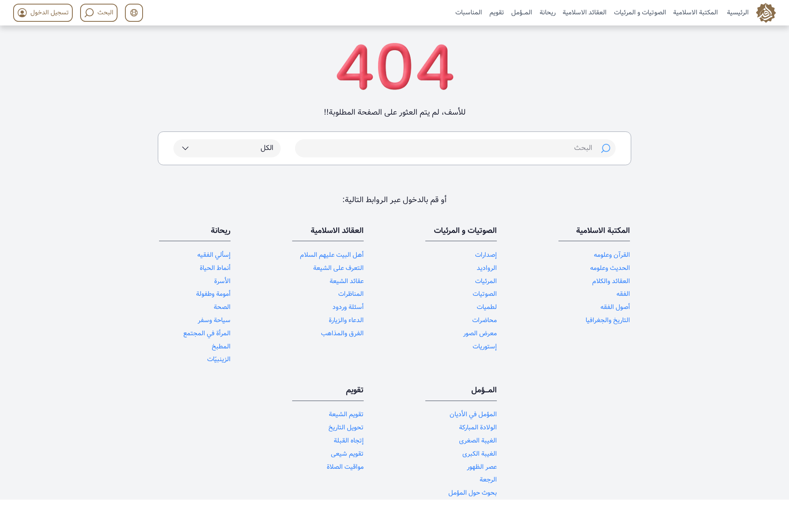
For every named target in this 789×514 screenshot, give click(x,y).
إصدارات (486, 255)
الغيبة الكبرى (479, 454)
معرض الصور (480, 333)
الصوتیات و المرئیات (640, 12)
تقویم (496, 12)
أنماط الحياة (215, 268)
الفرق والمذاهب (342, 333)
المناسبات (468, 12)
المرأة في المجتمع (207, 333)
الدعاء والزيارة (346, 320)
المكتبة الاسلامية (695, 12)
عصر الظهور (482, 467)
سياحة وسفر (214, 320)
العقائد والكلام (611, 281)
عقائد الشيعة (347, 281)
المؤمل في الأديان (473, 414)
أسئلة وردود (348, 307)
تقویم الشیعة (346, 414)
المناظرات (351, 294)
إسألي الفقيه (214, 255)
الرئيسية (738, 12)
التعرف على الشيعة (338, 268)
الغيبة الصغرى (478, 441)
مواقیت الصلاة (345, 467)
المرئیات (486, 281)
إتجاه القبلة (349, 441)
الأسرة (222, 281)
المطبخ (221, 346)
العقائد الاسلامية (585, 12)
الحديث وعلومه (610, 268)
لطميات (487, 307)
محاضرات (484, 320)
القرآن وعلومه (612, 255)
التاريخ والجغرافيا (608, 320)
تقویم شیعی (347, 454)
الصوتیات (485, 294)
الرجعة (488, 480)
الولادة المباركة (478, 427)
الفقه (623, 294)
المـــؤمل (521, 12)
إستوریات (485, 346)
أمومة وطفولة (213, 294)
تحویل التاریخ (346, 427)
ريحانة (548, 12)
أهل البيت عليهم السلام (332, 255)
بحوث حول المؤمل (472, 493)
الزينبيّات (219, 359)
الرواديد (487, 268)
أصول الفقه (615, 307)
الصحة (222, 307)
